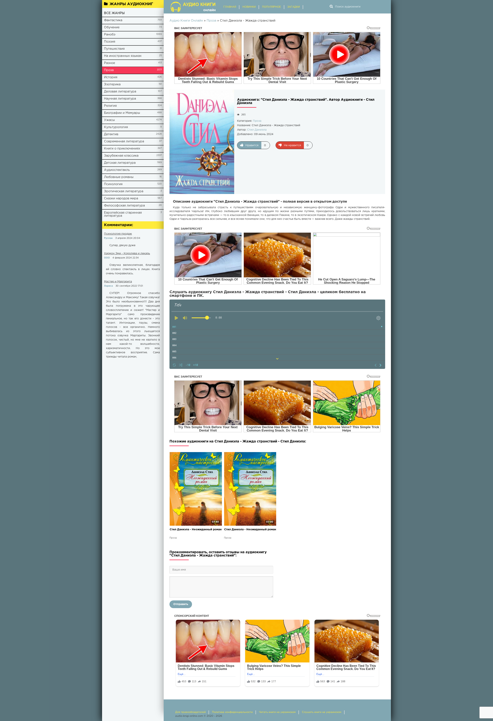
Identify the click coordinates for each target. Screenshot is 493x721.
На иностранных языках (123, 56)
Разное (109, 63)
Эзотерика (112, 84)
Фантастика (113, 20)
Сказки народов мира (121, 198)
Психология (113, 184)
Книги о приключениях (122, 148)
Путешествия (114, 48)
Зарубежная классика (121, 155)
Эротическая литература (123, 191)
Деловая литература (120, 91)
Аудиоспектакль (117, 170)
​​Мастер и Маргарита (118, 281)
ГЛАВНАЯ (229, 7)
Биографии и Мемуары (122, 113)
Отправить (180, 604)
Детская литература (120, 162)
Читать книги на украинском (277, 712)
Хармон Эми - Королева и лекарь (127, 253)
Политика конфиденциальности (232, 712)
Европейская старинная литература (123, 214)
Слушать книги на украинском (321, 712)
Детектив (111, 134)
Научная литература (120, 98)
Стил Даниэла (257, 130)
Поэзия (109, 41)
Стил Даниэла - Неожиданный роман (196, 529)
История (110, 77)
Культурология (116, 127)
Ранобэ (109, 34)
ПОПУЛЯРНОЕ (271, 7)
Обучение (111, 27)
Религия (110, 105)
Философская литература (124, 205)
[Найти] (331, 7)
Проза (109, 70)
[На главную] (193, 6)
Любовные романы (118, 177)
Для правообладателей (190, 712)
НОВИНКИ (249, 7)
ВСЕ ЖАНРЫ (114, 13)
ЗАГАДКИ (293, 7)
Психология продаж (118, 234)
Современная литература (124, 141)
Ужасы (109, 120)
